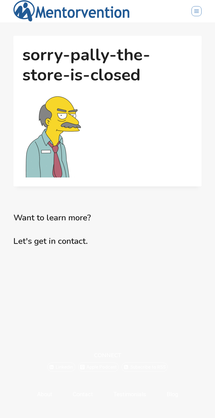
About (44, 394)
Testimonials (129, 394)
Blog (172, 394)
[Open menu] (196, 11)
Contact (83, 394)
